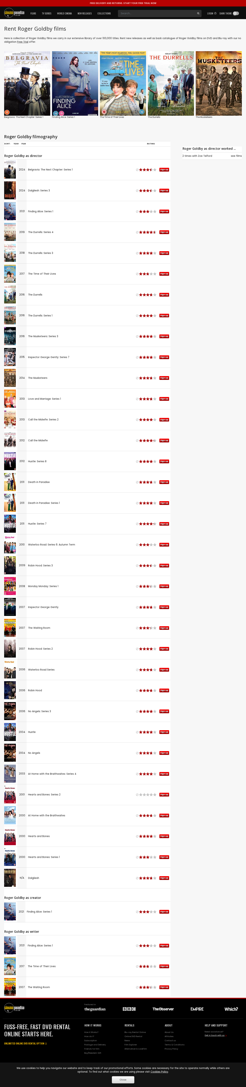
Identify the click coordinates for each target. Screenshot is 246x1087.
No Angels (34, 753)
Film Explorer (130, 1044)
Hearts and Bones (39, 836)
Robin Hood (35, 690)
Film (23, 143)
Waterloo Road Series (41, 669)
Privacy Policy (171, 1048)
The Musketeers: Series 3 (43, 336)
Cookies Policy (159, 1071)
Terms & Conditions (175, 1044)
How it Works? (91, 1032)
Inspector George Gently (43, 607)
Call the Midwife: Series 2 (43, 419)
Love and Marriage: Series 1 (44, 399)
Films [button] (33, 13)
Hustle (32, 732)
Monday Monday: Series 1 (43, 586)
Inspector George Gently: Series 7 (48, 357)
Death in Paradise (39, 482)
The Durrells (154, 117)
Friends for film (91, 1048)
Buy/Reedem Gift (92, 1052)
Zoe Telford (205, 156)
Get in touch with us (215, 1035)
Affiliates (169, 1036)
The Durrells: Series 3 (40, 253)
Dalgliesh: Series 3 (39, 190)
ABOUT (169, 1025)
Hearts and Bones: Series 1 (44, 857)
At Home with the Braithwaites (46, 815)
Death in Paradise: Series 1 (44, 503)
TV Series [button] (46, 13)
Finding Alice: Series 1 (63, 117)
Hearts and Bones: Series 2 (44, 794)
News (127, 1040)
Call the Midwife (38, 440)
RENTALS (129, 1025)
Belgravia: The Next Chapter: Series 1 (23, 117)
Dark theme (226, 13)
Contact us (170, 1040)
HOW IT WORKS (92, 1025)
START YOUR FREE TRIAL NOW (123, 3)
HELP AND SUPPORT (216, 1025)
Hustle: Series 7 (37, 523)
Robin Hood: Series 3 (40, 565)
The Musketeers (204, 117)
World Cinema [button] (64, 13)
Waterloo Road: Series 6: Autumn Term (51, 544)
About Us (169, 1032)
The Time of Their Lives (112, 117)
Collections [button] (104, 13)
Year (16, 143)
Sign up (27, 105)
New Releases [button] (85, 13)
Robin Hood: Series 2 (40, 649)
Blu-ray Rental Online (135, 1032)
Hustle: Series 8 (37, 461)
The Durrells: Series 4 (40, 232)
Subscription (90, 1040)
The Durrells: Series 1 (40, 315)
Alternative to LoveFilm (135, 1048)
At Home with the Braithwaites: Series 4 (52, 774)
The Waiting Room (39, 628)
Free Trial (22, 42)
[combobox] (156, 13)
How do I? (89, 1036)
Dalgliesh (33, 878)
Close (123, 1079)
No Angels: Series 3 (39, 711)
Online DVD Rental (133, 1036)
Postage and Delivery (95, 1044)
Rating (151, 143)
